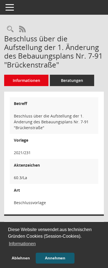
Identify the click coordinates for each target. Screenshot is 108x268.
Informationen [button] (22, 243)
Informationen (26, 80)
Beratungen (72, 80)
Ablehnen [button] (21, 258)
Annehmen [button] (55, 258)
